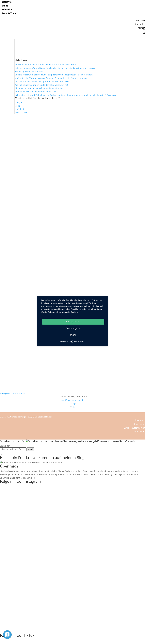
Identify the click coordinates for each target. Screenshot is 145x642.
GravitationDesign (18, 417)
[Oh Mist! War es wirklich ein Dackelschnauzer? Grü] (43, 134)
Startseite (140, 20)
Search (30, 449)
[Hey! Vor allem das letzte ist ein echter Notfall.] (43, 200)
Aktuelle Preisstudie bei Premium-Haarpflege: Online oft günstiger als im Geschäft (53, 74)
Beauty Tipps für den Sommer (28, 71)
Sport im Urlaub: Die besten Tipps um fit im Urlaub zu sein (42, 81)
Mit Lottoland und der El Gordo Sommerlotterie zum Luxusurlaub (45, 64)
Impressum (139, 424)
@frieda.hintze (12, 393)
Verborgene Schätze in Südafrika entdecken (35, 91)
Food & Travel (9, 13)
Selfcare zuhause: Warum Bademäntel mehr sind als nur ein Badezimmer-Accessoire (54, 68)
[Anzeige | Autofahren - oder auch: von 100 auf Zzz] (72, 153)
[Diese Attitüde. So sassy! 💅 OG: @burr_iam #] (14, 198)
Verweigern (73, 328)
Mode (5, 5)
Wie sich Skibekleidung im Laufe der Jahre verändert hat (41, 85)
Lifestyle (6, 1)
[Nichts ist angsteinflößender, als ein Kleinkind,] (72, 210)
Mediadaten (139, 431)
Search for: (5, 445)
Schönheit (7, 9)
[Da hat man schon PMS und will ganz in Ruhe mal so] (14, 131)
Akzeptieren (73, 321)
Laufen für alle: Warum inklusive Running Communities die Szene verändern (50, 78)
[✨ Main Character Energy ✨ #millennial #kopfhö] (130, 197)
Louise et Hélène (45, 417)
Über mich (140, 24)
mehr (73, 334)
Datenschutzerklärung (134, 427)
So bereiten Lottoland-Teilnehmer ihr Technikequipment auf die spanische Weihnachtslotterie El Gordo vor (65, 95)
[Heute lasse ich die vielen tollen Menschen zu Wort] (130, 143)
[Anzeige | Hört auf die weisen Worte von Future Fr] (101, 290)
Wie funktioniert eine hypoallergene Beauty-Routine (39, 88)
